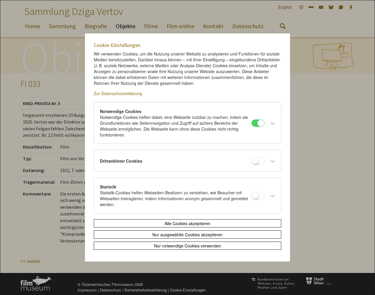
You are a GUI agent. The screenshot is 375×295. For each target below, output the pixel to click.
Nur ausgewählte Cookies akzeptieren (187, 234)
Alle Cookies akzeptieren (187, 223)
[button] (271, 123)
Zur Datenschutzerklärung (118, 93)
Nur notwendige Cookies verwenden (187, 246)
